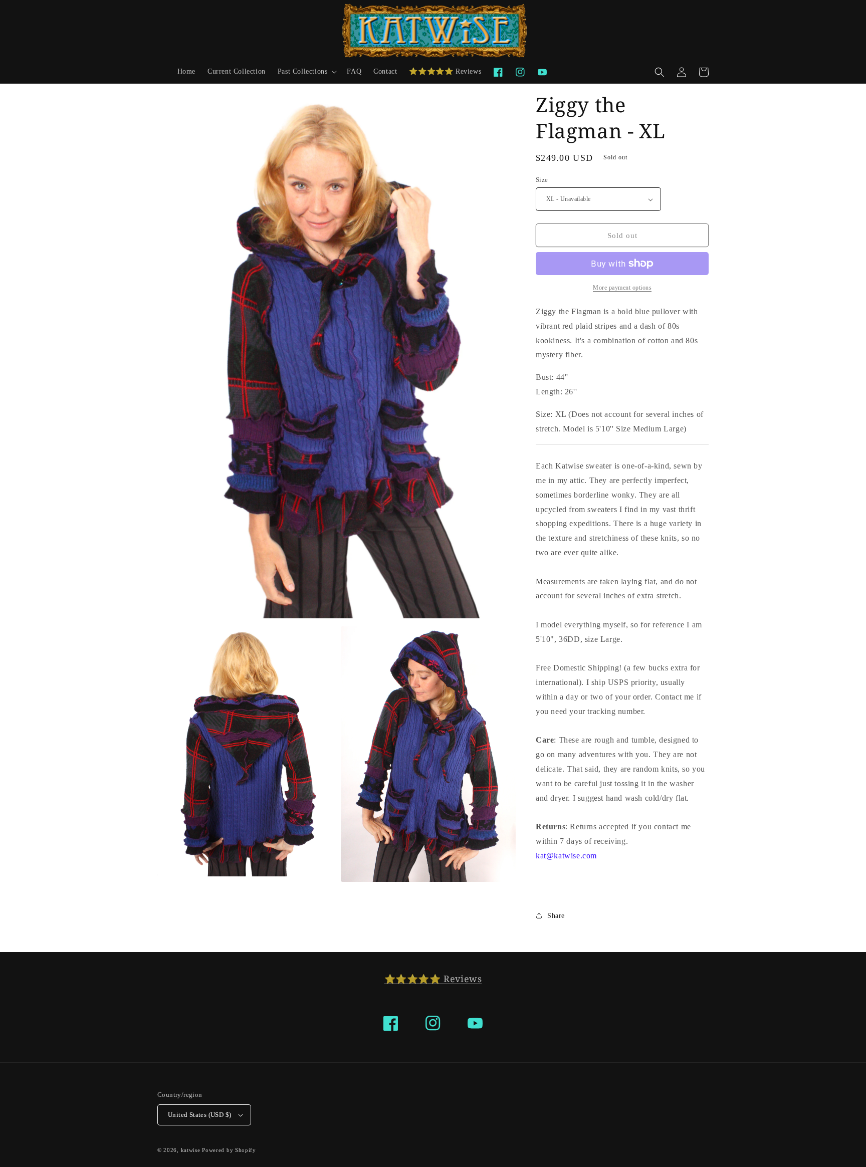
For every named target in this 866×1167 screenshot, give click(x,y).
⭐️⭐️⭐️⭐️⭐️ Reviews (433, 979)
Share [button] (556, 915)
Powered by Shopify (229, 1150)
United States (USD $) (199, 1114)
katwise (190, 1150)
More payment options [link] (622, 287)
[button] (306, 71)
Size (542, 179)
